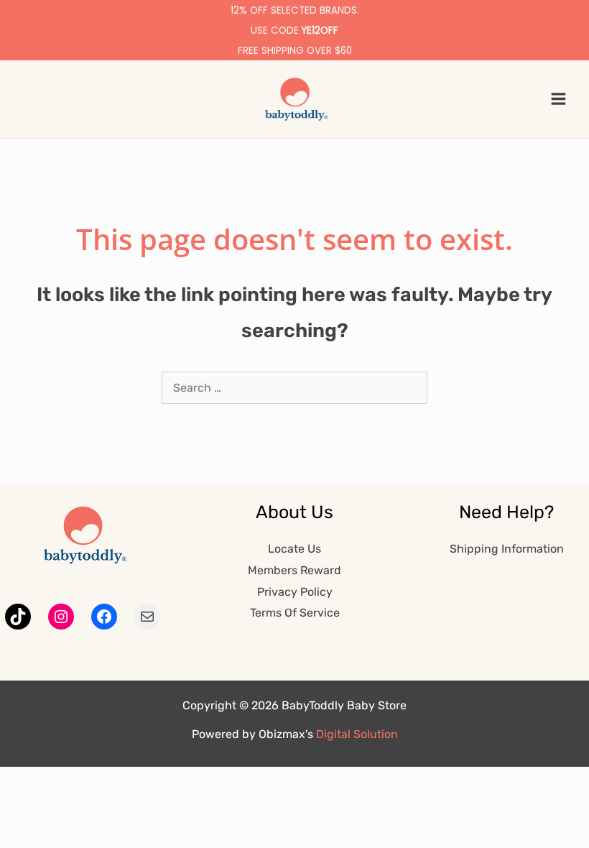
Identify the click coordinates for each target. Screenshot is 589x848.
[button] (19, 98)
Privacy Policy (295, 592)
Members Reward (294, 570)
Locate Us (294, 549)
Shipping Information (507, 549)
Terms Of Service (295, 612)
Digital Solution (357, 734)
